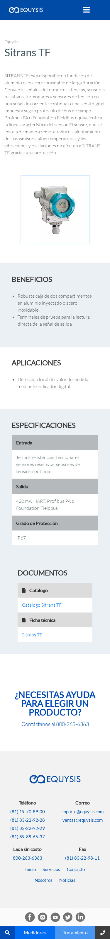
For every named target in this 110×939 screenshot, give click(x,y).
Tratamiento (75, 932)
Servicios (51, 869)
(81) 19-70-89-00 (27, 811)
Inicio (30, 869)
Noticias (67, 880)
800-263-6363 (72, 724)
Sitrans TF (32, 635)
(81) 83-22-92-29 (27, 828)
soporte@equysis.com (83, 811)
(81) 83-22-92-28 (27, 820)
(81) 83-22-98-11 (82, 858)
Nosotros (44, 880)
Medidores (35, 932)
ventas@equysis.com (82, 820)
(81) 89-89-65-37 (27, 836)
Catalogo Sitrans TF (42, 605)
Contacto (76, 869)
